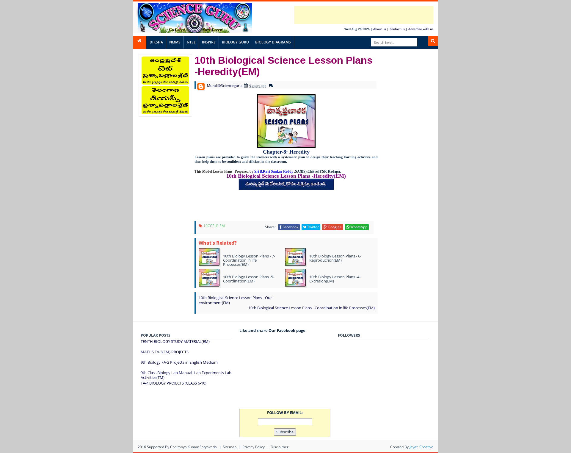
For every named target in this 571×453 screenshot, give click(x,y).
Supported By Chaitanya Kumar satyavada (182, 446)
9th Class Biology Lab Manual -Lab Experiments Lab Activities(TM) (186, 375)
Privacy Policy (253, 446)
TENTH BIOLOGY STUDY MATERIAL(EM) (175, 341)
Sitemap (229, 446)
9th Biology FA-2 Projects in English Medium (179, 362)
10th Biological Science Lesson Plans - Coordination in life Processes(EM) (311, 307)
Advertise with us (420, 29)
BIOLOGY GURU (235, 42)
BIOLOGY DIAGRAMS (273, 42)
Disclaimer (279, 446)
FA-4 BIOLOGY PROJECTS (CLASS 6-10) (173, 383)
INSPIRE (209, 42)
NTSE (191, 42)
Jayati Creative (421, 446)
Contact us (397, 29)
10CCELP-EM (214, 225)
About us (379, 29)
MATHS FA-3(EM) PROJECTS (165, 351)
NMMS (175, 42)
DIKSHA (156, 42)
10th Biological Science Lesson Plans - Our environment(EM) (235, 300)
